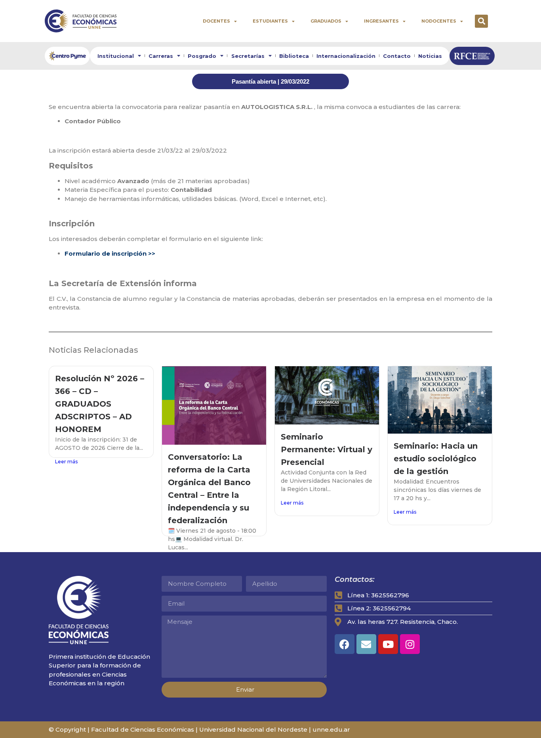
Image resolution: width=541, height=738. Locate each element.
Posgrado (202, 56)
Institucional (115, 56)
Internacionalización (345, 56)
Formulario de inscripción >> (110, 253)
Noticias (430, 56)
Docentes (216, 21)
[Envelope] (366, 644)
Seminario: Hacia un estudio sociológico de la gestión (436, 458)
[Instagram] (410, 644)
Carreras (161, 56)
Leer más (66, 462)
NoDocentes (438, 21)
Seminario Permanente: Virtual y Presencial (326, 449)
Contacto (397, 56)
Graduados (326, 21)
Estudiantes (270, 21)
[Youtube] (388, 644)
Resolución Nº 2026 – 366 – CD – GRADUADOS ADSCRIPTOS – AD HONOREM (99, 404)
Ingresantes (381, 21)
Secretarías (248, 56)
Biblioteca (294, 56)
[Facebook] (344, 644)
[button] (481, 21)
